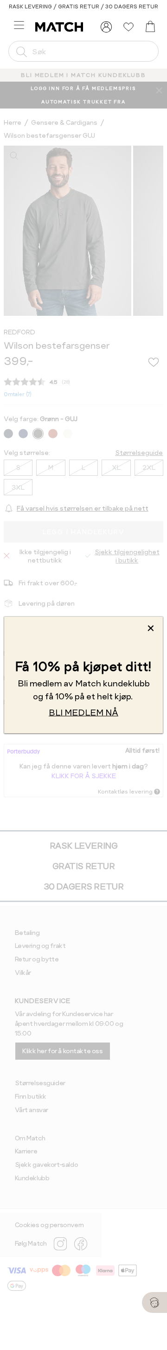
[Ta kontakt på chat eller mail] (154, 1302)
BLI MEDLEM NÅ (83, 712)
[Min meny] (106, 26)
